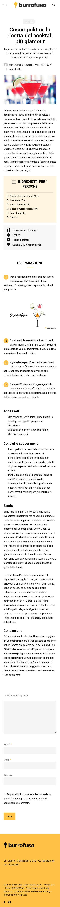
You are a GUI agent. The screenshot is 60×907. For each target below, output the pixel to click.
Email (7, 759)
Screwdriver (47, 670)
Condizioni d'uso (26, 860)
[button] (5, 4)
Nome (8, 744)
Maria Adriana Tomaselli (21, 65)
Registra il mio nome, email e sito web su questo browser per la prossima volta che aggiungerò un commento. (27, 798)
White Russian (27, 670)
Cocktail (29, 21)
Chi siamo (9, 860)
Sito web (8, 775)
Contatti (14, 864)
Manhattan (10, 670)
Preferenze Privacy (40, 891)
